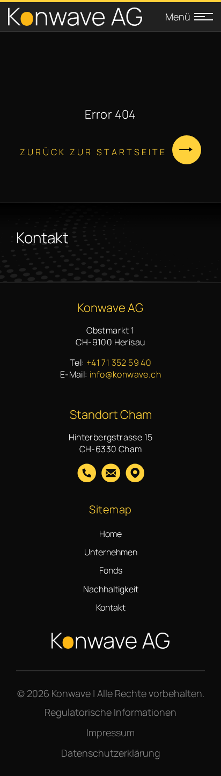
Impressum (110, 732)
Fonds (110, 570)
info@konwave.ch (125, 374)
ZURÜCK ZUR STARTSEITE (93, 152)
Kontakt (111, 607)
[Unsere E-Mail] (110, 474)
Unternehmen (110, 552)
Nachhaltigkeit (110, 589)
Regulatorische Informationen (110, 712)
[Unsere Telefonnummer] (86, 474)
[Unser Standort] (135, 474)
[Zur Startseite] (75, 17)
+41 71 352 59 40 (118, 362)
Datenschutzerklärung (110, 752)
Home (110, 534)
